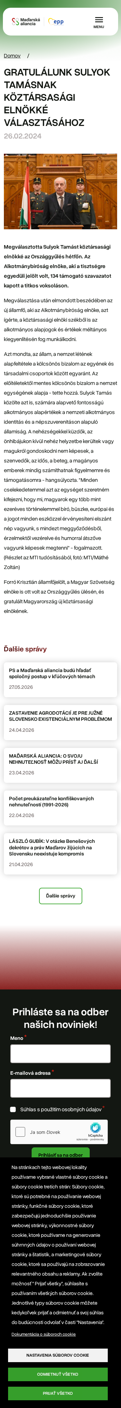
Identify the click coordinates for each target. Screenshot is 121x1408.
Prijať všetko (58, 1393)
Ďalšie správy (60, 896)
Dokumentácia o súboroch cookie (44, 1334)
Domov (12, 55)
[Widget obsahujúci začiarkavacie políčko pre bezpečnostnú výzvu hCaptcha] (59, 1132)
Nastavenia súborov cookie (57, 1355)
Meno (16, 1038)
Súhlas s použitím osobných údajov (61, 1109)
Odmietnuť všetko (57, 1374)
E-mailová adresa (30, 1073)
